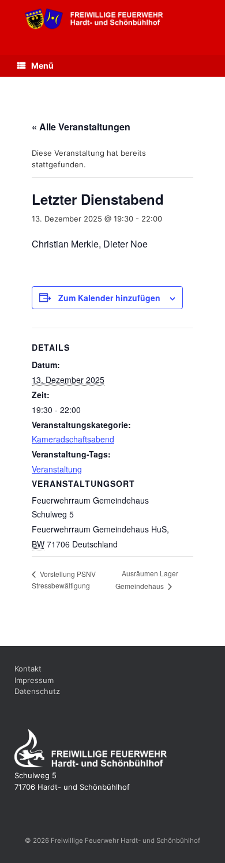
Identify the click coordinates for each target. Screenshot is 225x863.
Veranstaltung (57, 469)
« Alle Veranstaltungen (81, 126)
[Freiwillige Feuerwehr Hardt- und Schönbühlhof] (112, 19)
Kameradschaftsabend (73, 439)
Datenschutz (37, 691)
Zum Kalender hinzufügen (109, 297)
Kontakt (28, 668)
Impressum (34, 680)
